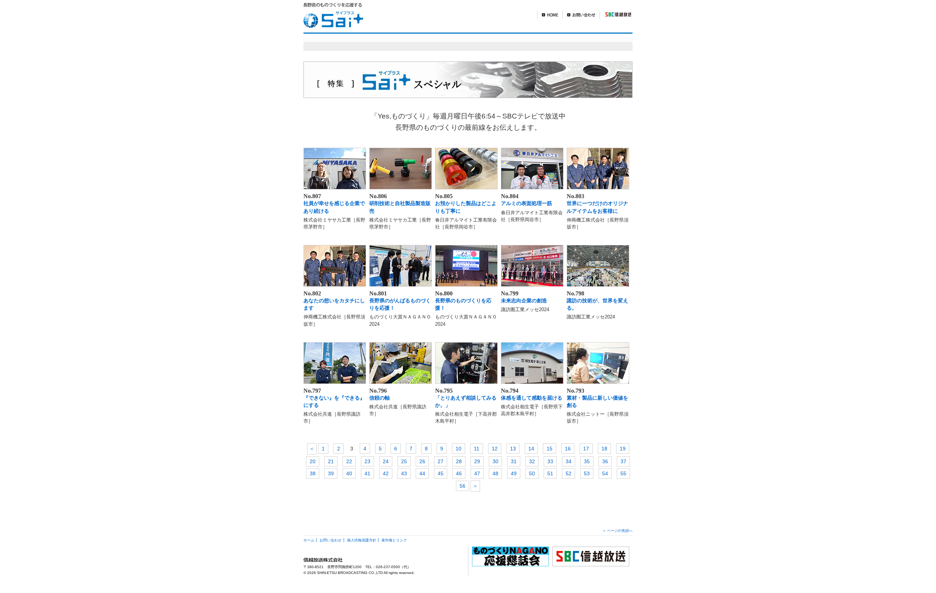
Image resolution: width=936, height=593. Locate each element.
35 (586, 461)
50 (532, 473)
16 (567, 449)
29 (477, 461)
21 (331, 461)
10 (458, 449)
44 (422, 473)
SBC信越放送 (615, 15)
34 (568, 461)
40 (349, 473)
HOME (549, 15)
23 (367, 461)
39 (331, 473)
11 (476, 449)
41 (367, 473)
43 (404, 473)
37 (623, 461)
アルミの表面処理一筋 (526, 203)
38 (312, 473)
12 (494, 449)
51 (550, 473)
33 (550, 461)
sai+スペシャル (413, 41)
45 (440, 473)
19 (622, 449)
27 (440, 461)
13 (513, 449)
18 (604, 449)
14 (531, 449)
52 (568, 473)
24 (385, 461)
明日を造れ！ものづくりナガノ (504, 41)
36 (605, 461)
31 (513, 461)
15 (549, 449)
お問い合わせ (581, 15)
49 (513, 473)
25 (404, 461)
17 (586, 449)
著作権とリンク (394, 540)
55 (623, 473)
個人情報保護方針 (361, 540)
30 (495, 461)
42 (385, 473)
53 (586, 473)
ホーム (308, 540)
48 (495, 473)
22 (349, 461)
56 (462, 486)
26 (422, 461)
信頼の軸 (379, 398)
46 (458, 473)
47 (477, 473)
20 (312, 461)
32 (532, 461)
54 (605, 473)
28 (458, 461)
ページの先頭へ (620, 531)
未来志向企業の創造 (524, 300)
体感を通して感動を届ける (531, 398)
